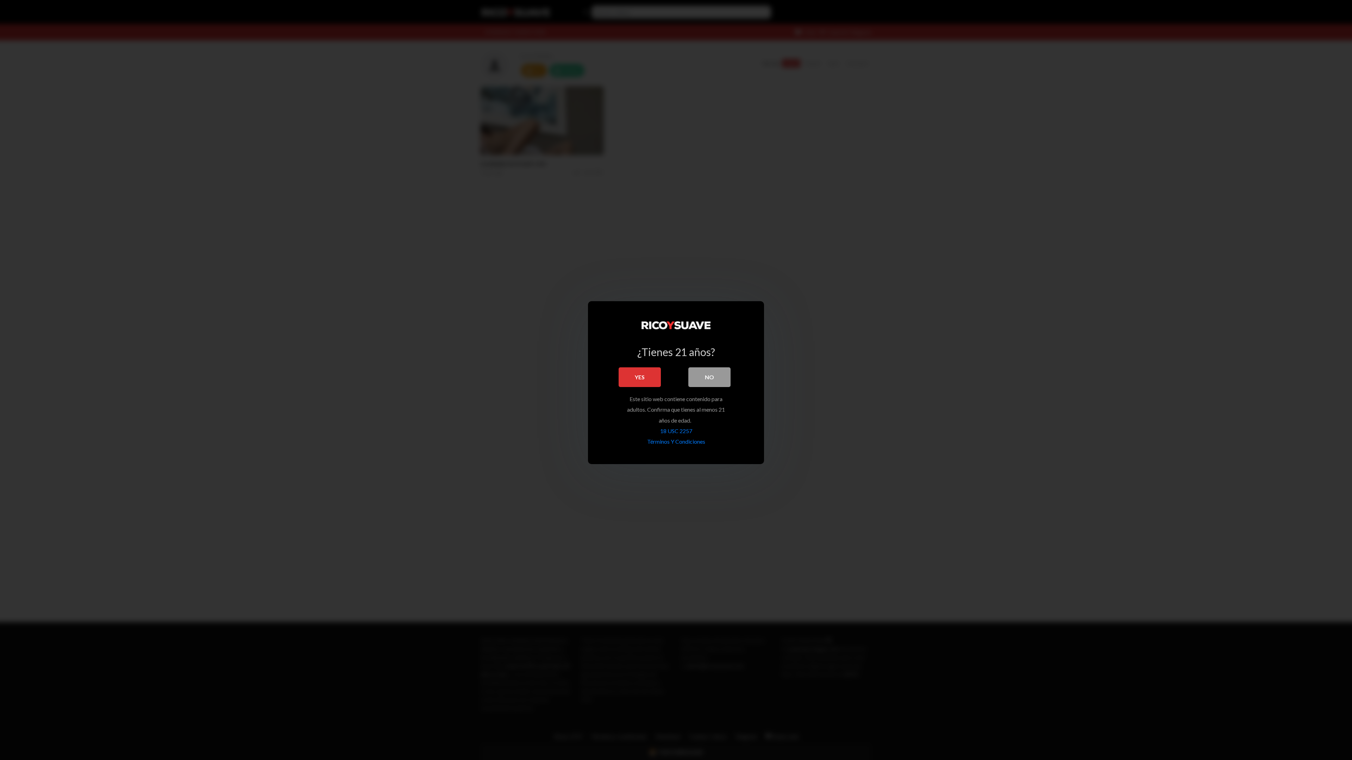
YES (640, 377)
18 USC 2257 (676, 431)
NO (709, 377)
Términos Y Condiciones (676, 441)
